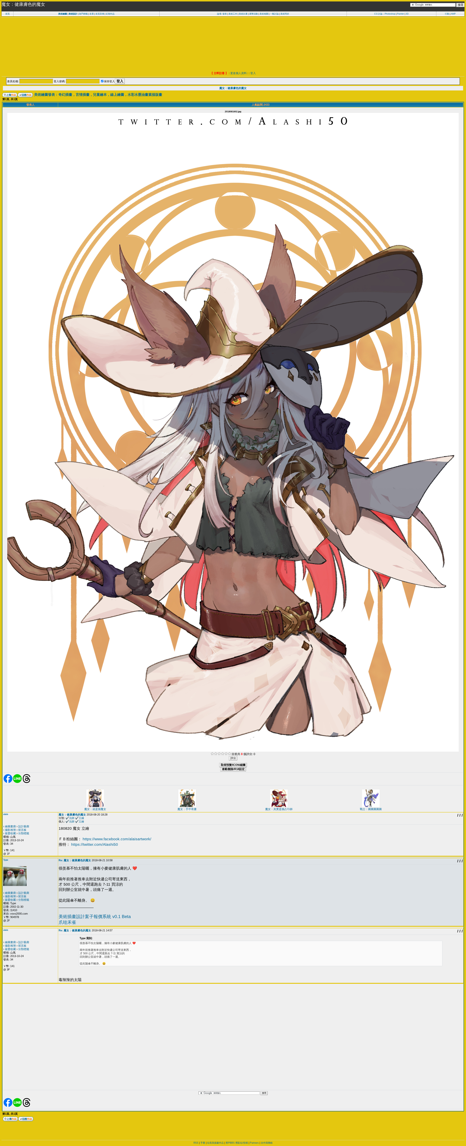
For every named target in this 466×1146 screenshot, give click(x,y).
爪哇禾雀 (67, 922)
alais (5, 814)
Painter (400, 14)
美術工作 (232, 14)
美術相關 (264, 14)
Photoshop (390, 14)
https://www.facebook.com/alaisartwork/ (117, 839)
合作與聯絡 (267, 1142)
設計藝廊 (23, 826)
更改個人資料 (238, 73)
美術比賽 (243, 14)
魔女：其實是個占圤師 (279, 809)
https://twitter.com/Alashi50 (94, 844)
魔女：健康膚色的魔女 (233, 88)
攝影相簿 (10, 829)
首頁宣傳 (99, 14)
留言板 (22, 829)
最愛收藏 (10, 833)
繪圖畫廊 (10, 826)
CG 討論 (378, 14)
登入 (253, 73)
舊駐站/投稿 (241, 1142)
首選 (91, 14)
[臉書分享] (8, 782)
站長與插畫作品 (215, 1142)
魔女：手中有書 (187, 809)
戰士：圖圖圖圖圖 (371, 809)
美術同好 (284, 14)
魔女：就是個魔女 (95, 809)
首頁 (7, 14)
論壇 (219, 14)
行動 (447, 14)
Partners (254, 1142)
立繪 (81, 818)
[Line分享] (17, 782)
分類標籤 (23, 833)
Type (5, 860)
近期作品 (110, 14)
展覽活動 (253, 14)
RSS (195, 1142)
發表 (224, 14)
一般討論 (274, 14)
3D (407, 14)
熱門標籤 (83, 14)
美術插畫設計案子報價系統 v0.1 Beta (95, 916)
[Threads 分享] (26, 782)
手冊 (202, 1142)
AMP (453, 14)
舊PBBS (230, 1142)
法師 (71, 818)
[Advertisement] (233, 44)
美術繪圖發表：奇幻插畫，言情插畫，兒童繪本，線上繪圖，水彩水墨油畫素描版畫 (98, 95)
